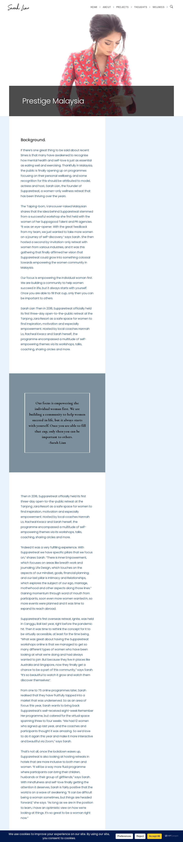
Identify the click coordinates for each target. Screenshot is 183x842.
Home (94, 7)
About (107, 7)
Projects (122, 7)
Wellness (159, 7)
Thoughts (140, 7)
